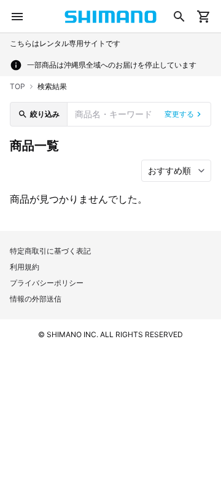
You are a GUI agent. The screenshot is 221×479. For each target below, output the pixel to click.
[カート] (204, 16)
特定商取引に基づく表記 (50, 250)
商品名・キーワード (113, 114)
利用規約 (24, 266)
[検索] (179, 16)
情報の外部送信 (35, 298)
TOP (17, 86)
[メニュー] (17, 16)
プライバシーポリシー (46, 282)
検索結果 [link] (52, 86)
